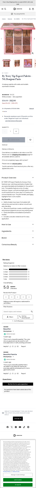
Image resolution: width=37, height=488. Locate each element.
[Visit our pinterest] (28, 427)
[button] (18, 90)
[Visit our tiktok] (24, 427)
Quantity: (5, 127)
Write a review (6, 97)
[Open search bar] (5, 9)
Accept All (18, 484)
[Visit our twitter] (12, 427)
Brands (10, 19)
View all (31, 108)
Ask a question (17, 97)
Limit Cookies (18, 480)
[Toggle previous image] (1, 38)
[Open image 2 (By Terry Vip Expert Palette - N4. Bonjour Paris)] (17, 63)
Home (4, 19)
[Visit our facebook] (8, 427)
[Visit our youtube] (20, 427)
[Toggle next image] (34, 38)
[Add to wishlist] (30, 139)
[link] (29, 9)
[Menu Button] (2, 9)
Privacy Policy (6, 471)
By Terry (5, 73)
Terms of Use (15, 471)
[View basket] (33, 9)
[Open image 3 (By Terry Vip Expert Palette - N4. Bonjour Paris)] (28, 63)
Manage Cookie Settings (18, 475)
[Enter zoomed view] (32, 53)
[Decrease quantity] (4, 131)
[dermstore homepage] (18, 9)
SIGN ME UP (17, 418)
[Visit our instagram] (16, 427)
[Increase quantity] (16, 131)
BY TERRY (17, 19)
